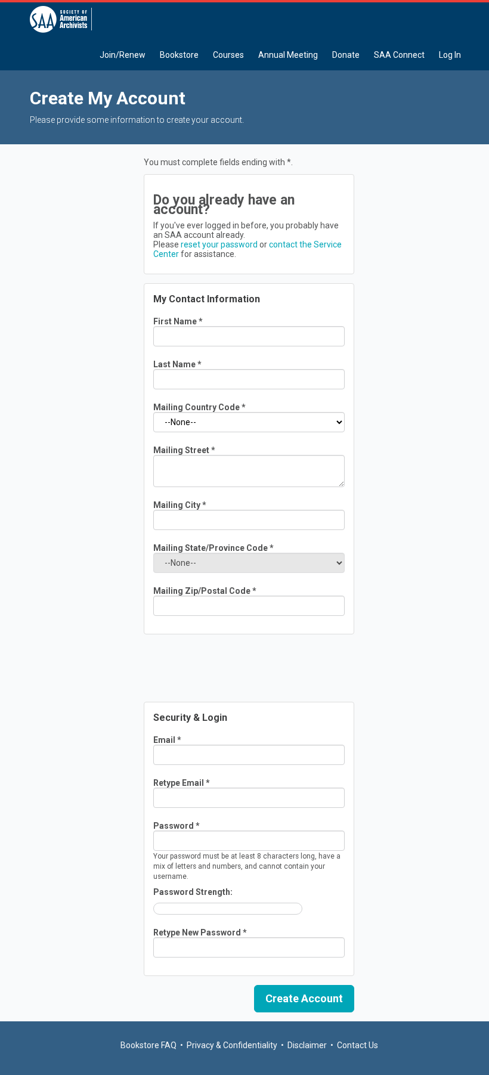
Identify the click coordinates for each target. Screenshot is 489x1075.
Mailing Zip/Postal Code (204, 591)
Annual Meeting (288, 55)
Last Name (177, 364)
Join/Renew (123, 55)
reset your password (219, 244)
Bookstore (179, 55)
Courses (228, 55)
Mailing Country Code (199, 407)
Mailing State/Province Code (213, 548)
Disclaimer (307, 1045)
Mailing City (179, 505)
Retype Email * (181, 783)
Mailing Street (184, 450)
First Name (178, 321)
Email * (167, 740)
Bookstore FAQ (148, 1045)
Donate (346, 55)
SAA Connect (399, 55)
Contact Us (357, 1045)
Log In (450, 55)
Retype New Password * (200, 932)
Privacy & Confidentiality (232, 1045)
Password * (176, 826)
